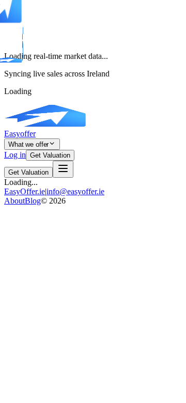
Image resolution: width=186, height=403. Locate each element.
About (14, 200)
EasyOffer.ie (24, 191)
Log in (15, 154)
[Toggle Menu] (63, 169)
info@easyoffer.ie (75, 191)
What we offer (28, 144)
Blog (33, 200)
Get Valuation (50, 155)
